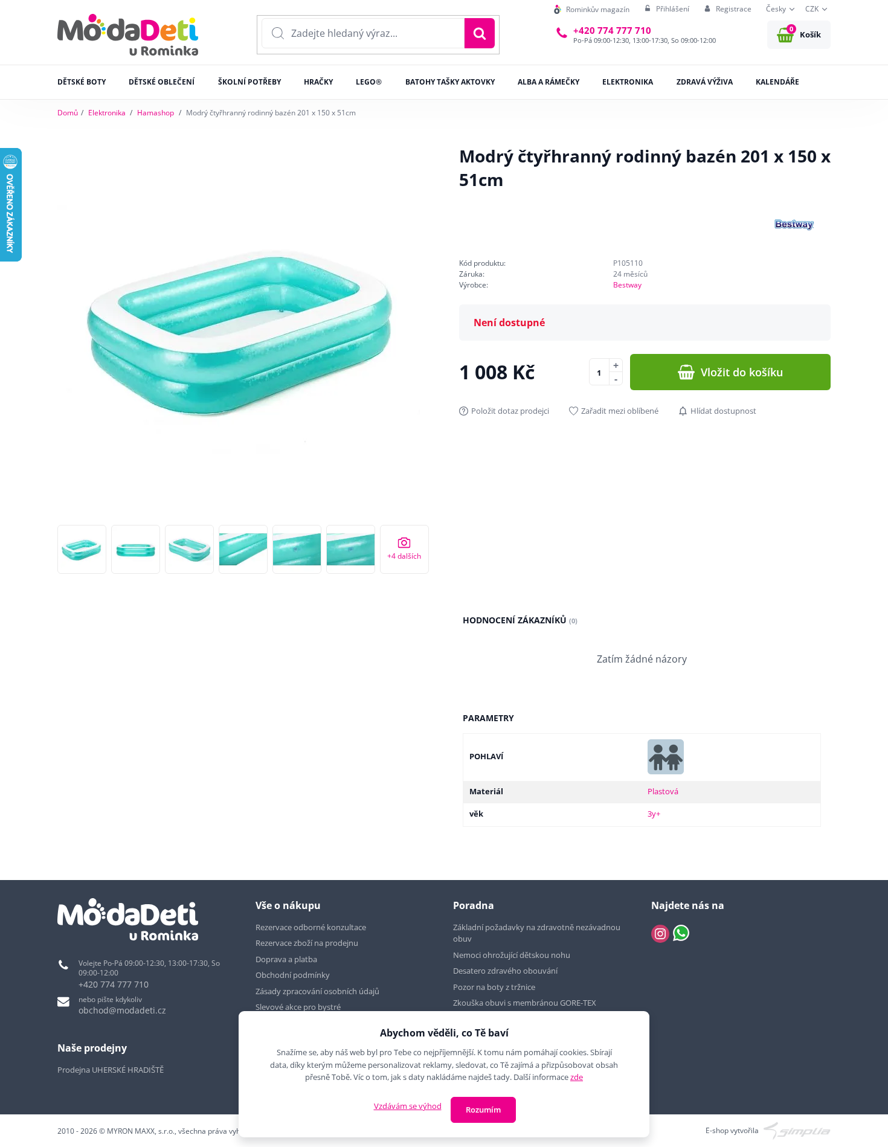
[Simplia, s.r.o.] (797, 1130)
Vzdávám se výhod (408, 1105)
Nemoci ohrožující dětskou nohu (511, 954)
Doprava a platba (286, 959)
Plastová (663, 791)
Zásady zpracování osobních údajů (317, 991)
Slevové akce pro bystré (298, 1006)
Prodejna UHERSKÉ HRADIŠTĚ (110, 1069)
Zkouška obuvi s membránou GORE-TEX (524, 1002)
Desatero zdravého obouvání (505, 970)
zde (576, 1076)
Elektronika (107, 113)
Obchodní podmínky (293, 974)
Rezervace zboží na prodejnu (307, 942)
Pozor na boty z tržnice (494, 987)
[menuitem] (592, 9)
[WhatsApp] (681, 934)
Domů (67, 113)
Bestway (627, 285)
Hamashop (155, 113)
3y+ (654, 813)
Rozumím (483, 1109)
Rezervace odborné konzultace (311, 927)
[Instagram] (660, 934)
